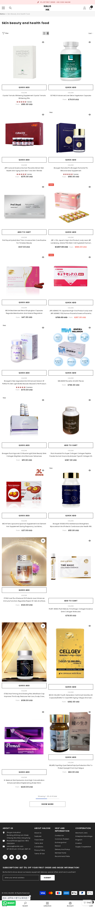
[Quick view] (43, 42)
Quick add (24, 87)
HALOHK (24, 93)
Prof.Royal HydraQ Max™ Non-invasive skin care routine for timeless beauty (24, 241)
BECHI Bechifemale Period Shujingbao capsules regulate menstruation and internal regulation (24, 311)
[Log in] (84, 8)
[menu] (3, 7)
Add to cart (24, 232)
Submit (47, 877)
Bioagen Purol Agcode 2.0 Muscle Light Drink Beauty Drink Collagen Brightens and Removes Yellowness (24, 454)
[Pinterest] (18, 857)
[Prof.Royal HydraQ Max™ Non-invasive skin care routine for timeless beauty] (24, 205)
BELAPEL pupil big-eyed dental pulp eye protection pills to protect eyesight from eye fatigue (70, 766)
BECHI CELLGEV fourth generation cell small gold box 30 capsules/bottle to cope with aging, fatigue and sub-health (71, 696)
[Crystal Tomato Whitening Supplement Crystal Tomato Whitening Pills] (24, 61)
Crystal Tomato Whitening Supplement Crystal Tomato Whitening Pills (24, 96)
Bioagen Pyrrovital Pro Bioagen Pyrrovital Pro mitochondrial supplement (71, 169)
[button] (44, 33)
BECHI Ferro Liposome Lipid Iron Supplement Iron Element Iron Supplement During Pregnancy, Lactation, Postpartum (24, 525)
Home (2, 14)
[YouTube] (24, 857)
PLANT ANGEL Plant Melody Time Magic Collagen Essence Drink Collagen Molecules (71, 610)
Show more (47, 804)
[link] (25, 904)
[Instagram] (11, 857)
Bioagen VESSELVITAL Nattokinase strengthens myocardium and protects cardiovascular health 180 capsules (71, 525)
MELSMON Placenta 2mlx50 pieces (71, 381)
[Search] (10, 7)
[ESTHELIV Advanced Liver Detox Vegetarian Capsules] (70, 61)
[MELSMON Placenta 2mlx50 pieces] (70, 346)
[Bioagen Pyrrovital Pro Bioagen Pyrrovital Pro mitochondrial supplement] (70, 133)
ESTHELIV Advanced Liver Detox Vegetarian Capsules (70, 95)
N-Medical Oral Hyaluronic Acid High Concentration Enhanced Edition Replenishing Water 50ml (24, 781)
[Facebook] (5, 857)
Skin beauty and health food (18, 14)
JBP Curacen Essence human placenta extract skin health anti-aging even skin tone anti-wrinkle (24, 169)
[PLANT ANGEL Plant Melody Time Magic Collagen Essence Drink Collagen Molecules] (70, 567)
